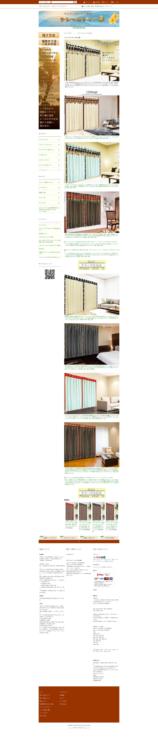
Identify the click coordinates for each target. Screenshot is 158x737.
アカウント (88, 2)
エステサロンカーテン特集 (46, 237)
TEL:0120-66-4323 (79, 28)
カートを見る (63, 701)
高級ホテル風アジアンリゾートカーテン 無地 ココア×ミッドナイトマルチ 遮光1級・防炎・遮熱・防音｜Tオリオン (85, 525)
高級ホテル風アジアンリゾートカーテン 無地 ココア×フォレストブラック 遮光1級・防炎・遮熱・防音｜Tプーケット (98, 525)
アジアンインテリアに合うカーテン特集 (49, 245)
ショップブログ (44, 713)
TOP (40, 6)
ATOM (44, 716)
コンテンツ (64, 6)
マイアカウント (64, 692)
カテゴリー (47, 6)
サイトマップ (108, 6)
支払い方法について (45, 695)
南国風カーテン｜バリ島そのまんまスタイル (49, 253)
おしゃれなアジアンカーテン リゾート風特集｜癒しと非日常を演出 (49, 241)
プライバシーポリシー (45, 707)
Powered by (70, 728)
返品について (43, 701)
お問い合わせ (100, 6)
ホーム (41, 692)
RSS (41, 716)
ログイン (106, 2)
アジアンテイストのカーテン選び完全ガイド (49, 229)
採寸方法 (41, 248)
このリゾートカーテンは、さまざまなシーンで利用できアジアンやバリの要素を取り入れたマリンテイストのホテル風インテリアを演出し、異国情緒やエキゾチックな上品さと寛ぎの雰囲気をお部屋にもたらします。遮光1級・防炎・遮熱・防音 (91, 186)
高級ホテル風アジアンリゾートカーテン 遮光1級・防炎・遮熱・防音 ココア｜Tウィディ (71, 523)
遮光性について (43, 233)
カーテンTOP (67, 33)
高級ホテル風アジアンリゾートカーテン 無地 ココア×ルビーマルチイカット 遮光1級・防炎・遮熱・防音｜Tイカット (112, 525)
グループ (55, 6)
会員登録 (97, 2)
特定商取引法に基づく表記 (46, 704)
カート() (115, 2)
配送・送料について (45, 698)
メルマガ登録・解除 (88, 6)
